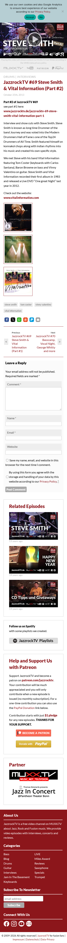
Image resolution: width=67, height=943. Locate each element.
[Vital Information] (19, 264)
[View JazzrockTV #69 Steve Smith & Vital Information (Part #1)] (33, 538)
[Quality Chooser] (56, 54)
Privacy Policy (48, 481)
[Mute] (51, 54)
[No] (62, 11)
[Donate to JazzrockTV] (57, 68)
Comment (14, 384)
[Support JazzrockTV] (42, 68)
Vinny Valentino (43, 304)
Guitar (8, 868)
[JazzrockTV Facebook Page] (7, 926)
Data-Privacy (47, 939)
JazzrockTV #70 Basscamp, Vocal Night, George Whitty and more (45, 343)
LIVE (37, 854)
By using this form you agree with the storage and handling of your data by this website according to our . (34, 477)
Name (11, 418)
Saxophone (41, 868)
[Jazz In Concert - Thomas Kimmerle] (33, 799)
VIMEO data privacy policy (35, 63)
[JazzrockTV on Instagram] (14, 926)
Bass (6, 854)
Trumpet (39, 877)
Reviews (39, 863)
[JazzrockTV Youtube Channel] (22, 926)
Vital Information (13, 310)
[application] (33, 39)
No (41, 17)
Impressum (18, 939)
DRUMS (9, 76)
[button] (6, 319)
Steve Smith (11, 304)
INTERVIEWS (26, 76)
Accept (30, 17)
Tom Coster (26, 304)
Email (11, 432)
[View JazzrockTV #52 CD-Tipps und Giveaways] (33, 606)
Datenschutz (32, 939)
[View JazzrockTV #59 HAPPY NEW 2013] (33, 572)
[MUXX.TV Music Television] (33, 783)
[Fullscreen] (62, 54)
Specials (39, 872)
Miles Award (42, 858)
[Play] (33, 39)
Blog (6, 858)
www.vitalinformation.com (21, 197)
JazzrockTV (43, 935)
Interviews (10, 872)
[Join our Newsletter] (29, 926)
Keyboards (10, 881)
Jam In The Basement (17, 877)
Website (12, 446)
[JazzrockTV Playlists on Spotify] (33, 645)
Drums (8, 863)
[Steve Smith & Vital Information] (19, 232)
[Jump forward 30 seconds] (10, 54)
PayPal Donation (24, 707)
